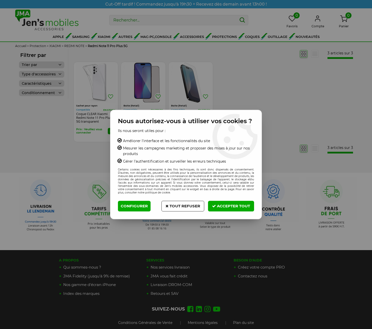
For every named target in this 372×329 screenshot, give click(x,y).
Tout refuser (184, 206)
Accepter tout (233, 206)
